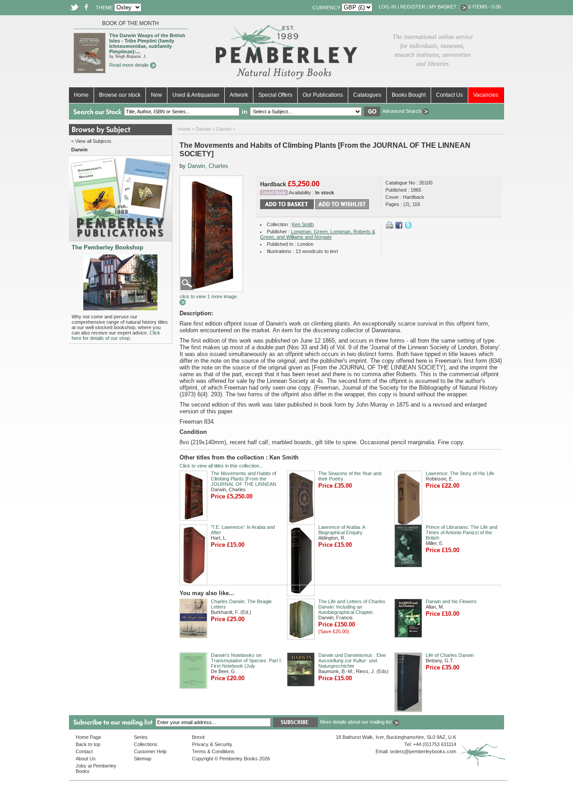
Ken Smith (303, 224)
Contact (84, 751)
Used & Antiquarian (195, 95)
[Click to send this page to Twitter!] (408, 227)
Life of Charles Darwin (450, 655)
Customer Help (150, 751)
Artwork (239, 95)
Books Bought (409, 95)
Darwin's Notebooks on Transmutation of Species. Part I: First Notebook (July (246, 660)
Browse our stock (120, 95)
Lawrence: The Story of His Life (460, 473)
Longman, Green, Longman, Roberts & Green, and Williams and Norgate (317, 234)
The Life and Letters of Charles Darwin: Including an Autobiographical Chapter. (351, 607)
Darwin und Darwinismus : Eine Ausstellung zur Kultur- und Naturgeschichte (352, 660)
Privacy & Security (212, 744)
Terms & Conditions (213, 751)
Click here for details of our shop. (116, 335)
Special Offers (275, 95)
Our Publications (323, 95)
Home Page (88, 737)
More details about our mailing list (356, 722)
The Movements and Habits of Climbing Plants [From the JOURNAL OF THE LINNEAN (243, 479)
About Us (86, 758)
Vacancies (485, 95)
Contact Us (449, 95)
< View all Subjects (91, 141)
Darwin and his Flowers (451, 601)
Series (141, 737)
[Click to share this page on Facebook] (398, 227)
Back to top (88, 744)
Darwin (203, 129)
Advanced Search (402, 111)
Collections (146, 744)
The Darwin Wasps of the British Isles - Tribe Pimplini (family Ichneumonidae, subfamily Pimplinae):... (147, 43)
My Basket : (445, 6)
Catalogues (367, 95)
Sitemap (142, 758)
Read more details (129, 65)
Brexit (198, 737)
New (156, 95)
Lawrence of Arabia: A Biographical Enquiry (341, 529)
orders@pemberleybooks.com (423, 751)
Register (412, 6)
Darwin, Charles (208, 166)
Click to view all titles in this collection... (221, 465)
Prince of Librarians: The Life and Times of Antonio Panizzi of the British (461, 532)
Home (81, 95)
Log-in (387, 6)
